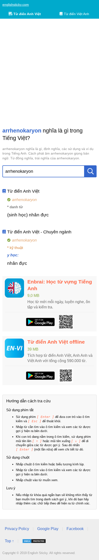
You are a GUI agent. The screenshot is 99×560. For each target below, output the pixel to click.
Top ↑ (9, 541)
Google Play (47, 529)
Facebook (75, 529)
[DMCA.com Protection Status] (34, 541)
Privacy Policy (17, 529)
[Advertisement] (49, 72)
